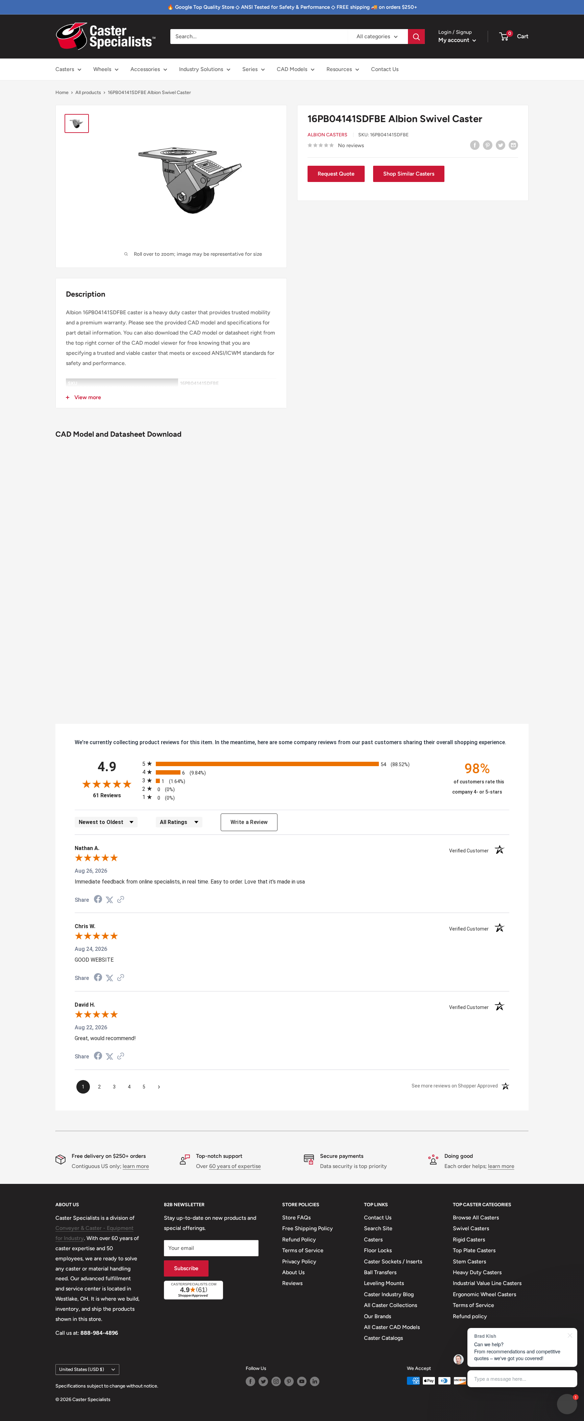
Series (250, 69)
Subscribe (186, 1268)
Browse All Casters (476, 1217)
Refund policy (470, 1316)
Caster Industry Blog (389, 1294)
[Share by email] (513, 145)
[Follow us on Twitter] (263, 1381)
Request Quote (336, 173)
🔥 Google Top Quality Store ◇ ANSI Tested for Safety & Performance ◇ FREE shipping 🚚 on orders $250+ (292, 7)
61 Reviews (116, 795)
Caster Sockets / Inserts (393, 1261)
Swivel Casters (471, 1228)
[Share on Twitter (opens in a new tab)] (109, 900)
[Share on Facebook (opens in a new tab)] (98, 900)
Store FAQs (296, 1217)
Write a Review (249, 822)
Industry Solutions (201, 69)
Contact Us (384, 69)
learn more (136, 1166)
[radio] (292, 763)
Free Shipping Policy (307, 1228)
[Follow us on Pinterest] (289, 1381)
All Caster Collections (390, 1305)
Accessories (145, 69)
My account (454, 40)
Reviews (292, 1283)
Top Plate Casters (474, 1250)
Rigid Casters (469, 1239)
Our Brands (377, 1316)
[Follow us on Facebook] (250, 1381)
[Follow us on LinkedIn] (314, 1381)
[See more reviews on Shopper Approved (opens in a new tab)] (120, 900)
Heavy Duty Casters (477, 1272)
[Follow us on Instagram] (276, 1381)
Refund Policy (299, 1239)
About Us (293, 1272)
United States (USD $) (81, 1369)
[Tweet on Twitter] (500, 145)
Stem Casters (469, 1261)
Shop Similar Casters (408, 173)
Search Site (378, 1228)
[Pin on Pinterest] (487, 145)
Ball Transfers (380, 1272)
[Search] (416, 36)
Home (62, 92)
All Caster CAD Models (392, 1327)
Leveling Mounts (384, 1283)
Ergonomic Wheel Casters (484, 1294)
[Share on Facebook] (475, 145)
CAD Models (292, 69)
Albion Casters (327, 135)
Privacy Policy (299, 1261)
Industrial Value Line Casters (487, 1283)
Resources (339, 69)
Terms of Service (302, 1250)
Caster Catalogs (383, 1338)
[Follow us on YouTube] (302, 1381)
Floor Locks (378, 1250)
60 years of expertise (235, 1166)
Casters (64, 69)
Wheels (102, 69)
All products (88, 92)
